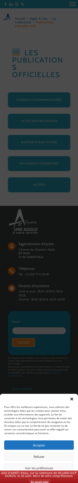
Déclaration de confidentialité (54, 477)
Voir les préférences (39, 468)
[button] (72, 399)
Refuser (39, 457)
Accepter (39, 445)
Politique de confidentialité (20, 477)
